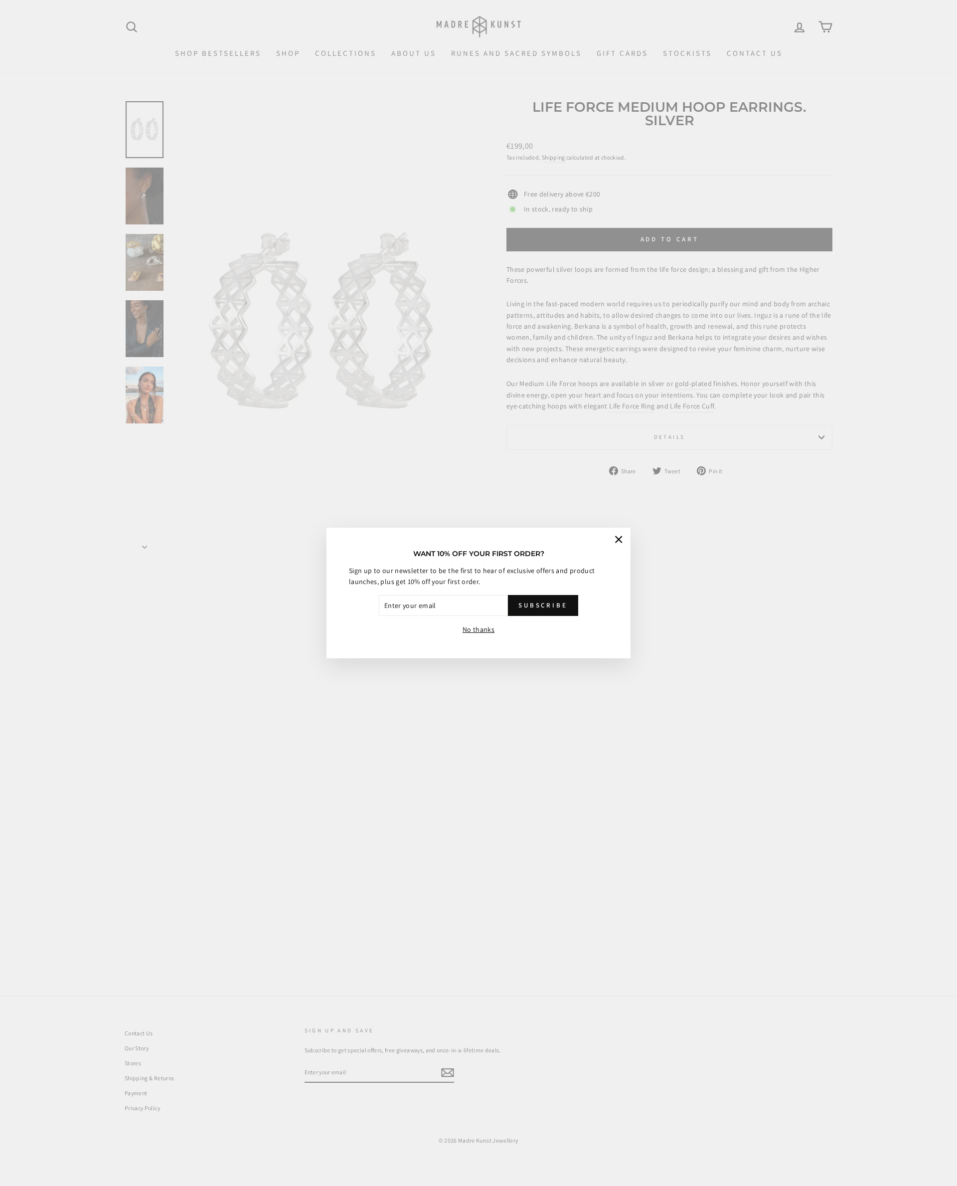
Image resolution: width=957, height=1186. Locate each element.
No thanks (478, 629)
